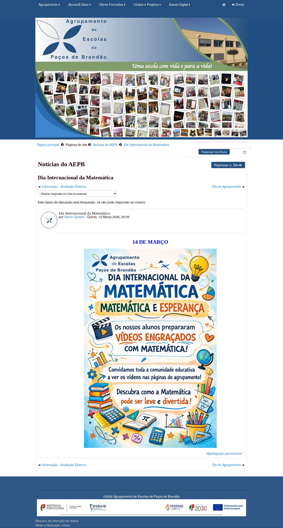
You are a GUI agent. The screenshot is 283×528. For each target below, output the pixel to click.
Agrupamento (48, 4)
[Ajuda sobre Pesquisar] (244, 152)
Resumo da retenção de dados (57, 520)
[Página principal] (141, 77)
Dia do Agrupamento (226, 186)
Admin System (74, 217)
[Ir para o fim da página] (224, 4)
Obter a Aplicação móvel (52, 525)
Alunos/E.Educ (78, 4)
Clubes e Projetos (146, 4)
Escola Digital (178, 4)
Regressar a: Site (226, 165)
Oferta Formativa (111, 4)
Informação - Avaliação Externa (64, 186)
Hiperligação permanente (224, 453)
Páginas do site (76, 144)
